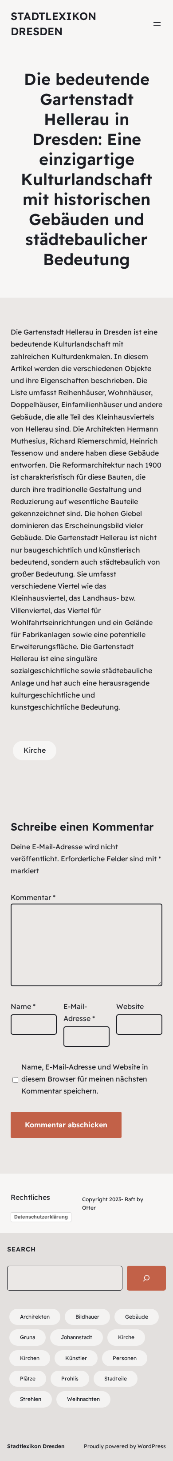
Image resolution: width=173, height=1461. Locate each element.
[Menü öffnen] (157, 24)
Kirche (35, 750)
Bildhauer (87, 1316)
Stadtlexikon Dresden (35, 1446)
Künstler (76, 1358)
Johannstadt (76, 1337)
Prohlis (70, 1378)
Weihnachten (83, 1399)
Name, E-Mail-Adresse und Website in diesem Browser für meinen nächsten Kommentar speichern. (84, 1078)
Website (130, 1006)
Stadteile (115, 1378)
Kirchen (29, 1358)
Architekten (35, 1316)
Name (23, 1006)
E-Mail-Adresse (79, 1012)
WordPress (152, 1446)
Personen (125, 1358)
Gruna (27, 1337)
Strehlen (30, 1399)
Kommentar (33, 897)
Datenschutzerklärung (41, 1217)
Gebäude (136, 1316)
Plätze (27, 1378)
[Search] (146, 1278)
